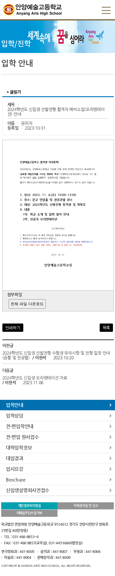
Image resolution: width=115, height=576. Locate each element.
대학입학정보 (19, 447)
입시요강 (14, 469)
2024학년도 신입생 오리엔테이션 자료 (34, 377)
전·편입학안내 (19, 426)
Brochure (16, 479)
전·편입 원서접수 (22, 437)
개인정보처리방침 (29, 506)
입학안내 (14, 405)
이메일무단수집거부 (29, 513)
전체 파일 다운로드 (27, 304)
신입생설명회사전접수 (27, 490)
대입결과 (14, 458)
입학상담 (14, 416)
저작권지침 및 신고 (85, 506)
